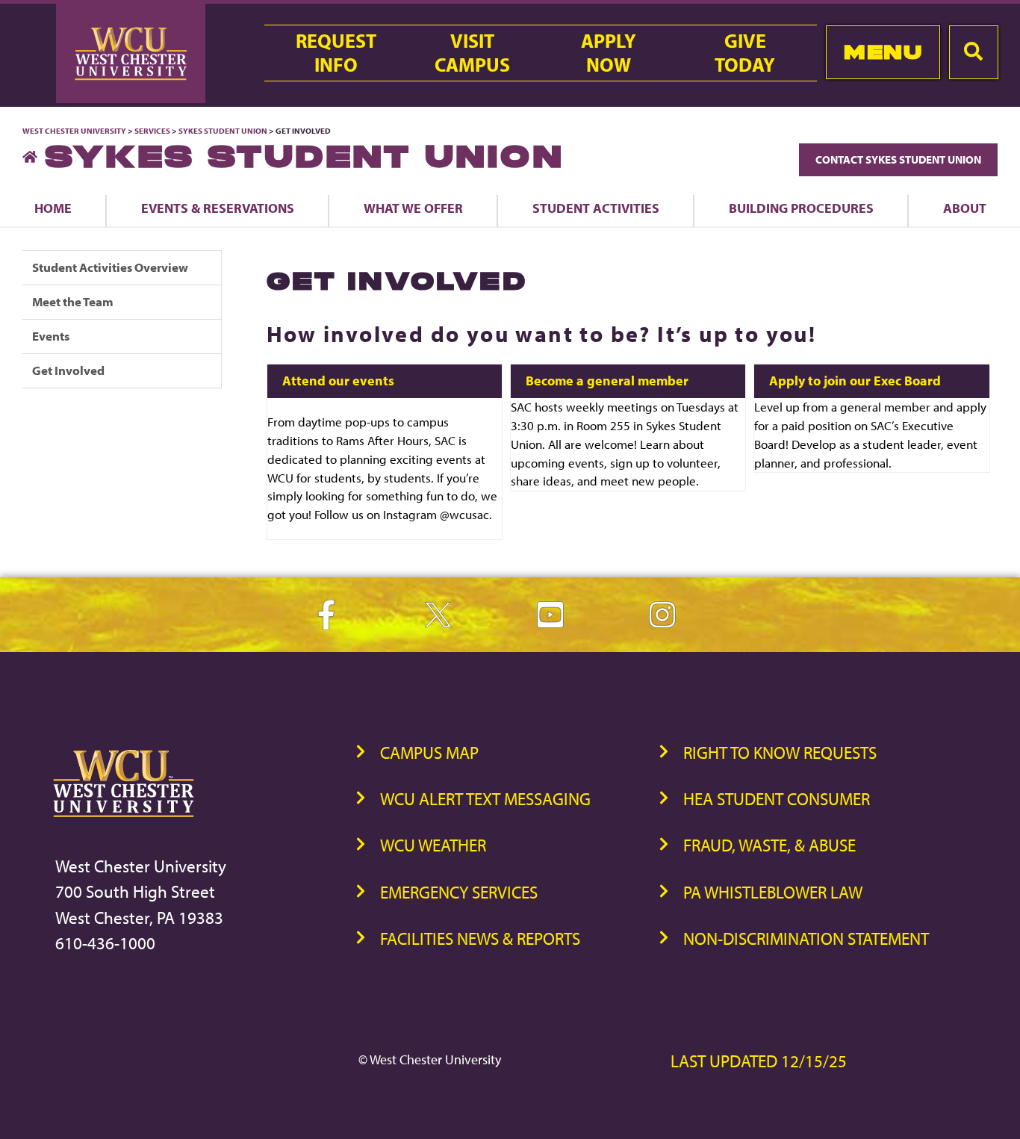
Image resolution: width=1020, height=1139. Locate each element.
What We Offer (413, 208)
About (964, 208)
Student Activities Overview (110, 267)
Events (50, 336)
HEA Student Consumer (776, 799)
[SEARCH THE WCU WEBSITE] (973, 52)
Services (152, 130)
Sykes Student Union (223, 130)
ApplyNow (608, 53)
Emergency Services (459, 892)
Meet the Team (72, 301)
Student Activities (595, 208)
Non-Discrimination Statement (806, 938)
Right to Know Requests (780, 752)
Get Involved (68, 370)
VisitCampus (472, 53)
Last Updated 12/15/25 (759, 1061)
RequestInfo (336, 53)
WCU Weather (433, 845)
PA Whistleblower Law (772, 892)
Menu (883, 52)
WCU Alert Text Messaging (485, 799)
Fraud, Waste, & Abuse (769, 845)
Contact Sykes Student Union (898, 159)
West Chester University (74, 130)
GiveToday (745, 53)
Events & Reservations (217, 208)
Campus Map (429, 752)
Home (53, 208)
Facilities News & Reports (480, 938)
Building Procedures (801, 208)
